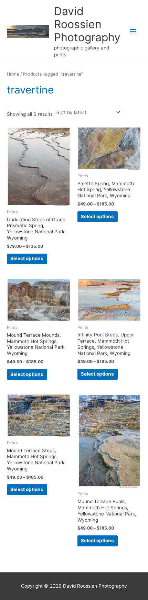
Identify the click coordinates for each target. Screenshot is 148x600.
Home (13, 74)
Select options (26, 258)
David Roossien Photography (87, 24)
